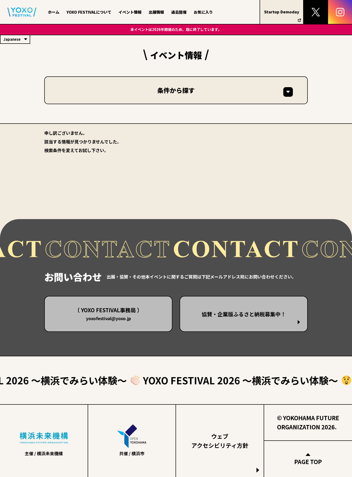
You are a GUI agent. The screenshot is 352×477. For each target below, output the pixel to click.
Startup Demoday (281, 12)
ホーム (53, 12)
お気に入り (203, 12)
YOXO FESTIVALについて (89, 12)
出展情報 (156, 12)
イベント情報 (130, 12)
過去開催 (179, 12)
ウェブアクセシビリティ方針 (219, 440)
